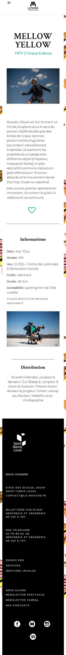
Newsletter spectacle (25, 594)
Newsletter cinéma (22, 600)
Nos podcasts (18, 605)
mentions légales (21, 570)
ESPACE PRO (15, 560)
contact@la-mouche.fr (26, 495)
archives (13, 565)
